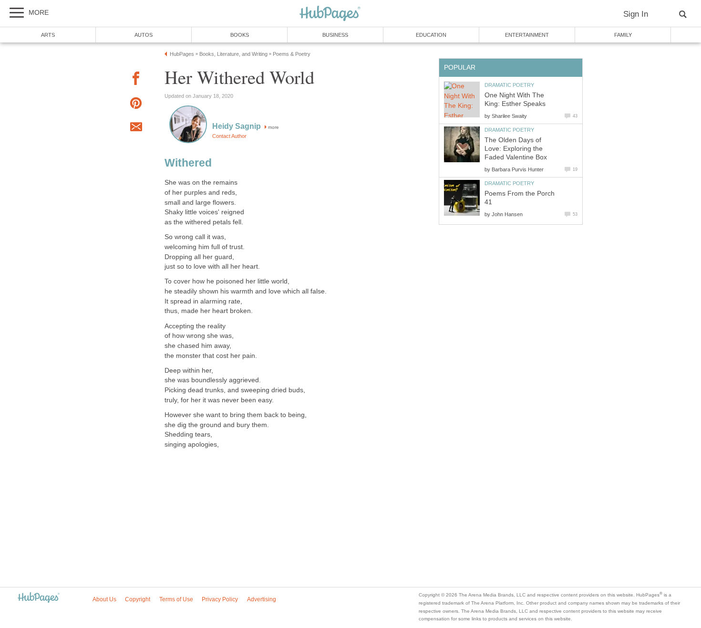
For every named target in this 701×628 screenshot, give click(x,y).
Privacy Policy (220, 599)
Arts (48, 35)
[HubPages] (330, 14)
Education (431, 35)
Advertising (261, 599)
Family (623, 35)
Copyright (137, 599)
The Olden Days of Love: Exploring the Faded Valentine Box (516, 148)
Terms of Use (176, 599)
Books (239, 35)
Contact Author (229, 136)
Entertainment (527, 35)
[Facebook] (135, 80)
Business (335, 35)
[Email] (135, 128)
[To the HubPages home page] (39, 598)
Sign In (635, 14)
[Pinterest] (135, 105)
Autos (143, 35)
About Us (104, 599)
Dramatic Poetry (509, 85)
